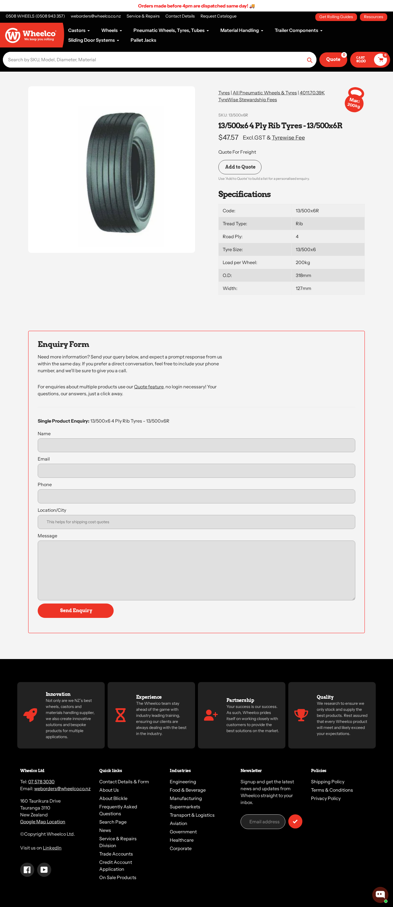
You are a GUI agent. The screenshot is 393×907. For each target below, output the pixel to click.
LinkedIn (52, 848)
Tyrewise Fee (288, 137)
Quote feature (148, 386)
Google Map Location (42, 821)
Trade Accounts (116, 854)
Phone (45, 484)
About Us (109, 790)
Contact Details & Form (124, 781)
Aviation (178, 823)
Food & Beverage (188, 790)
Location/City (52, 510)
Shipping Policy (327, 781)
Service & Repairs (143, 16)
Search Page (113, 822)
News (105, 830)
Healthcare (182, 840)
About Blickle (113, 798)
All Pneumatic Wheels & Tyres (265, 93)
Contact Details (180, 16)
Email (44, 459)
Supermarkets (185, 806)
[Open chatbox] (380, 895)
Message (47, 536)
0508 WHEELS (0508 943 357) (35, 16)
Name (44, 433)
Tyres (224, 93)
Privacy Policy (326, 798)
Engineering (183, 781)
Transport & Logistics (192, 815)
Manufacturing (186, 798)
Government (183, 832)
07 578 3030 (41, 781)
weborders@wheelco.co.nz (96, 16)
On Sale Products (117, 877)
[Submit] (295, 821)
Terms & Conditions (332, 790)
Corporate (181, 848)
